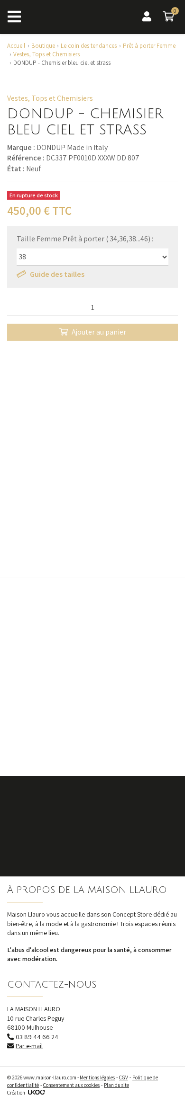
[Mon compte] (147, 17)
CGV (123, 1077)
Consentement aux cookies (71, 1085)
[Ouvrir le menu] (14, 17)
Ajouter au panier (99, 332)
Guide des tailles (57, 274)
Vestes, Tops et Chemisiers (50, 98)
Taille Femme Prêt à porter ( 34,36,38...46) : (85, 239)
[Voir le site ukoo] (36, 1092)
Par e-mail (29, 1046)
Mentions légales (97, 1077)
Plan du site (116, 1085)
